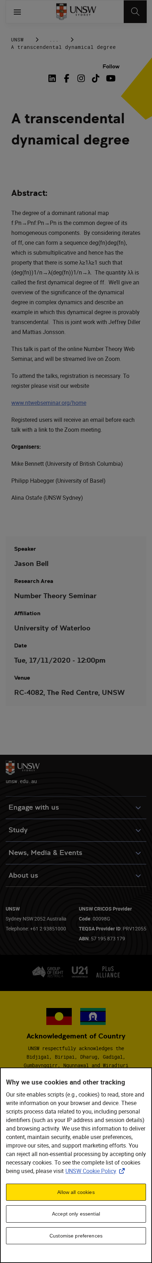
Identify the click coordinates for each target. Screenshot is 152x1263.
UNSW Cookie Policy (96, 1171)
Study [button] (18, 830)
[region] (76, 1165)
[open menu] (17, 11)
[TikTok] (95, 78)
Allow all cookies (75, 1192)
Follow (111, 66)
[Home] (76, 11)
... (54, 39)
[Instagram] (81, 78)
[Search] (135, 11)
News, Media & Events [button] (45, 853)
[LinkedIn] (53, 78)
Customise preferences (76, 1236)
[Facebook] (66, 78)
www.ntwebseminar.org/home (48, 403)
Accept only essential (76, 1214)
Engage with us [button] (33, 807)
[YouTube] (110, 78)
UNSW (17, 39)
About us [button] (23, 875)
